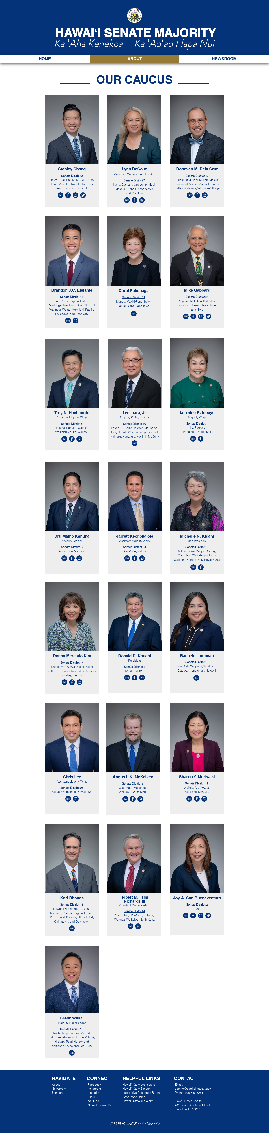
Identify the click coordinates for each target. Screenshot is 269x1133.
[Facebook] (68, 195)
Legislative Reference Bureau (142, 1092)
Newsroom (59, 1088)
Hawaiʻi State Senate (136, 1088)
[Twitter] (83, 195)
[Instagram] (75, 195)
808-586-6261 (194, 1092)
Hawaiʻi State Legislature (139, 1084)
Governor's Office (134, 1097)
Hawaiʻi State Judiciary (138, 1101)
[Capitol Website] (60, 195)
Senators (57, 1092)
